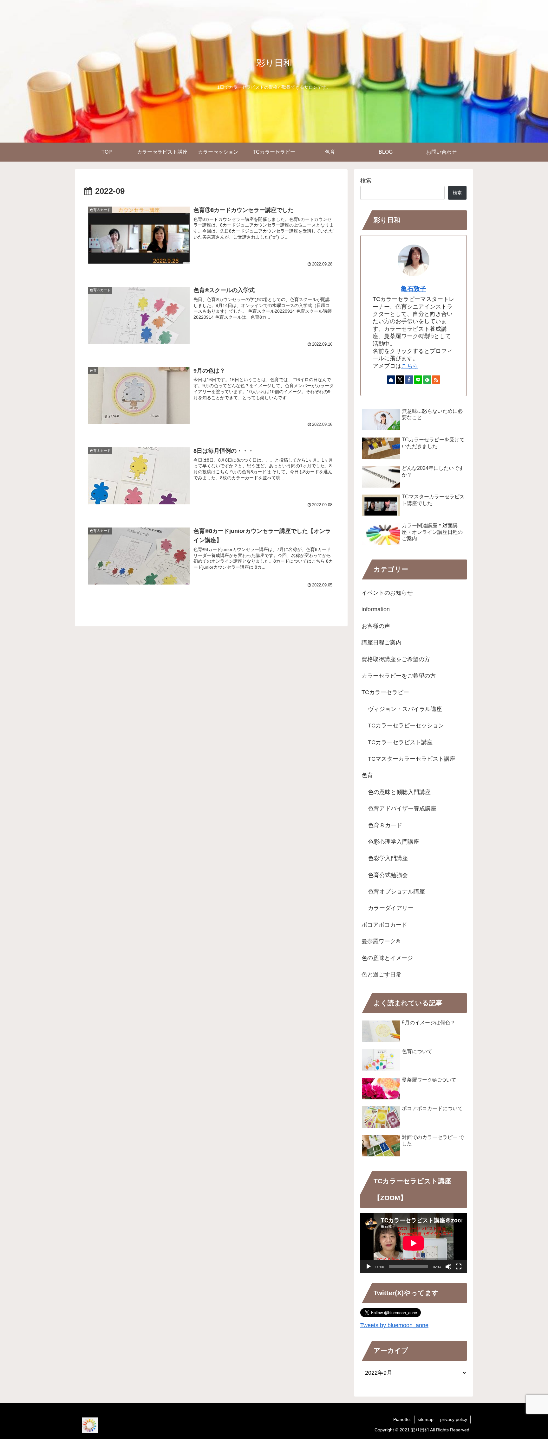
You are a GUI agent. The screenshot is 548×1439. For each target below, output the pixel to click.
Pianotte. (402, 1419)
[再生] (368, 1266)
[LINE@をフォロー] (418, 379)
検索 (366, 180)
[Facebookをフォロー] (409, 379)
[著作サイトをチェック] (391, 379)
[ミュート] (448, 1266)
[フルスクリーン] (458, 1266)
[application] (413, 1243)
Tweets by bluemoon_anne (394, 1325)
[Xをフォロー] (400, 379)
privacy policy (453, 1419)
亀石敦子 (413, 288)
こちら (409, 366)
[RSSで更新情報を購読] (436, 379)
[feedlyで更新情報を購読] (427, 379)
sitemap (426, 1419)
